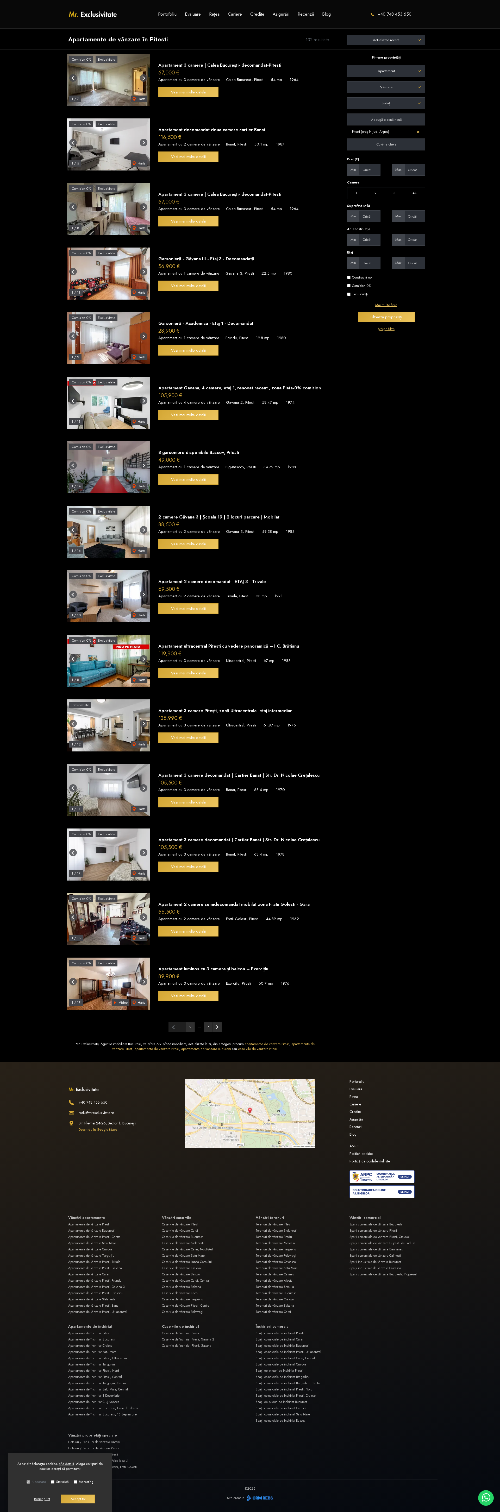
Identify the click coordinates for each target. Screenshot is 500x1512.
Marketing (86, 1481)
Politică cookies (361, 1153)
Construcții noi (362, 277)
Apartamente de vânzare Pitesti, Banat (93, 1305)
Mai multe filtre (386, 304)
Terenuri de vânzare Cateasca (276, 1262)
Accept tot (78, 1498)
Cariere (235, 14)
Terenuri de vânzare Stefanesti (276, 1230)
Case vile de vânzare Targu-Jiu (182, 1299)
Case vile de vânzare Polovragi (182, 1311)
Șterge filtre (386, 328)
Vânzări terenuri (270, 1217)
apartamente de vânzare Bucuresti (206, 1048)
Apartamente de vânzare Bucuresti (91, 1230)
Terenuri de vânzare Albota (274, 1280)
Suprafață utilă (358, 205)
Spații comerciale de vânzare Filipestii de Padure (382, 1243)
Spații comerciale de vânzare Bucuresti (375, 1224)
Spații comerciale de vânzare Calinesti (375, 1255)
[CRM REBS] (259, 1497)
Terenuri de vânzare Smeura (275, 1287)
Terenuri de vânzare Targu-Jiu (276, 1249)
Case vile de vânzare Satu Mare (183, 1255)
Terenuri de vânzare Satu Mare (277, 1268)
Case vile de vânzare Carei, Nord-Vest (187, 1249)
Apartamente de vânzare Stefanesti (91, 1299)
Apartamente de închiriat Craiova (90, 1345)
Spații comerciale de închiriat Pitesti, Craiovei (286, 1395)
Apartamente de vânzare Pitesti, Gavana (95, 1268)
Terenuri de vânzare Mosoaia (275, 1243)
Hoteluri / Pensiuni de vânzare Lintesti (94, 1442)
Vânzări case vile (176, 1217)
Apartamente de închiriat (90, 1326)
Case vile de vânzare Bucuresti (182, 1237)
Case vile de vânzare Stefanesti (183, 1243)
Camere (353, 182)
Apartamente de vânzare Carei (88, 1274)
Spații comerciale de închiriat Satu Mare (283, 1414)
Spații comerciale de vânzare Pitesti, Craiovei (379, 1237)
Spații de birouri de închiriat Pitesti (279, 1370)
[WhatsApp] (486, 1498)
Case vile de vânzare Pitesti (180, 1224)
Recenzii (306, 14)
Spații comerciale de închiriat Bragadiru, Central (288, 1383)
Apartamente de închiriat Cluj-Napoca (93, 1402)
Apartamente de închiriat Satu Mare (92, 1352)
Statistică (62, 1481)
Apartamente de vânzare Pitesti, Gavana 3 (96, 1287)
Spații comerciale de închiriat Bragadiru (283, 1377)
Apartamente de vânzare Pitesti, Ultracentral (97, 1311)
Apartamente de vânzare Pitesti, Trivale (94, 1262)
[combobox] (386, 71)
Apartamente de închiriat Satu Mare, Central (98, 1389)
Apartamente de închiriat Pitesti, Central (95, 1377)
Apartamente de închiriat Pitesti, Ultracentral (98, 1358)
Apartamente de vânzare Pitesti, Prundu (95, 1280)
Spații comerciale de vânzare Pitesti (373, 1230)
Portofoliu (167, 14)
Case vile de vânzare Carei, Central (186, 1280)
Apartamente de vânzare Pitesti (89, 1224)
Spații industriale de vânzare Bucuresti (375, 1262)
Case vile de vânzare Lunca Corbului (187, 1262)
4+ (415, 193)
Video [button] (123, 1002)
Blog (326, 14)
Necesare (39, 1481)
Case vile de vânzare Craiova (181, 1268)
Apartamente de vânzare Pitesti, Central (94, 1237)
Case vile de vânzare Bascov (181, 1274)
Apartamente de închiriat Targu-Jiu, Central (97, 1383)
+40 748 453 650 (394, 14)
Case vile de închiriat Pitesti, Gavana (186, 1345)
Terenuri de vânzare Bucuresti (276, 1293)
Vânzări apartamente (86, 1217)
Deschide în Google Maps (98, 1129)
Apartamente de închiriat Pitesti (89, 1333)
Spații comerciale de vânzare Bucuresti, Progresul (383, 1274)
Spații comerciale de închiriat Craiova (281, 1364)
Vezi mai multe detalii (188, 92)
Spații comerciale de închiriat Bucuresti (282, 1345)
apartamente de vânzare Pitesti (267, 1043)
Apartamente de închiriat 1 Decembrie (94, 1395)
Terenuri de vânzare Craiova (275, 1299)
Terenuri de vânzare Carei (273, 1311)
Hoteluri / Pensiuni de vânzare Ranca (93, 1448)
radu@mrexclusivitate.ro (96, 1112)
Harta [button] (141, 98)
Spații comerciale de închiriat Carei (279, 1339)
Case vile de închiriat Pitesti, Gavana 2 (188, 1339)
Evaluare (193, 14)
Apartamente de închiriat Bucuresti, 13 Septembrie (102, 1414)
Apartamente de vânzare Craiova (90, 1249)
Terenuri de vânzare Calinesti (275, 1274)
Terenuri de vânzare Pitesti (273, 1224)
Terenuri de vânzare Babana (275, 1305)
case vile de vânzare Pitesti (257, 1048)
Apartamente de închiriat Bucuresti (91, 1339)
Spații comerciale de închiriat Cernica (281, 1408)
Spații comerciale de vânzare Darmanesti (376, 1249)
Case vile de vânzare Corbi (180, 1293)
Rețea (214, 14)
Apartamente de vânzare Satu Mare (92, 1243)
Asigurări (281, 14)
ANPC (354, 1146)
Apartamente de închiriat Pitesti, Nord (93, 1370)
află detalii (66, 1463)
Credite (257, 14)
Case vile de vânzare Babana (181, 1287)
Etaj (350, 252)
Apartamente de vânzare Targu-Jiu (91, 1255)
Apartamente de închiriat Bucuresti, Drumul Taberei (103, 1408)
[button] (73, 78)
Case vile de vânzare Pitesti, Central (186, 1305)
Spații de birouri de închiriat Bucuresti (282, 1402)
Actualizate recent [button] (386, 39)
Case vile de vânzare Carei (180, 1230)
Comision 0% (361, 285)
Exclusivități (360, 294)
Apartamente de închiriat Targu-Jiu (91, 1364)
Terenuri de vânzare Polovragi (276, 1255)
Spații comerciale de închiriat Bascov (280, 1420)
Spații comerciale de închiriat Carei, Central (285, 1358)
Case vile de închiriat (180, 1326)
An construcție (358, 228)
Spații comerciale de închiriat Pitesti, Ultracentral (288, 1352)
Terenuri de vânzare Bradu (274, 1237)
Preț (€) (353, 159)
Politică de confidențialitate (369, 1161)
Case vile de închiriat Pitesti (180, 1333)
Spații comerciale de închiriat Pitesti (280, 1333)
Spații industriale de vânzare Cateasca (375, 1268)
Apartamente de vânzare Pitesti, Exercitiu (95, 1293)
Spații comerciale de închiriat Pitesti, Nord (284, 1389)
